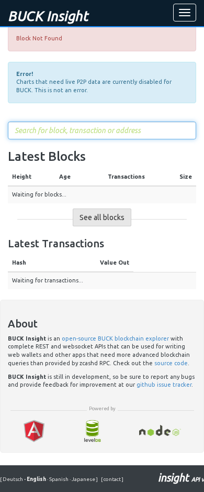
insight (181, 478)
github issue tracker (164, 384)
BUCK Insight (48, 16)
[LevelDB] (92, 431)
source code (171, 363)
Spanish (58, 479)
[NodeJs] (160, 431)
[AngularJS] (34, 431)
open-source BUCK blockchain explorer (115, 338)
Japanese (83, 479)
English (35, 479)
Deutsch (13, 479)
